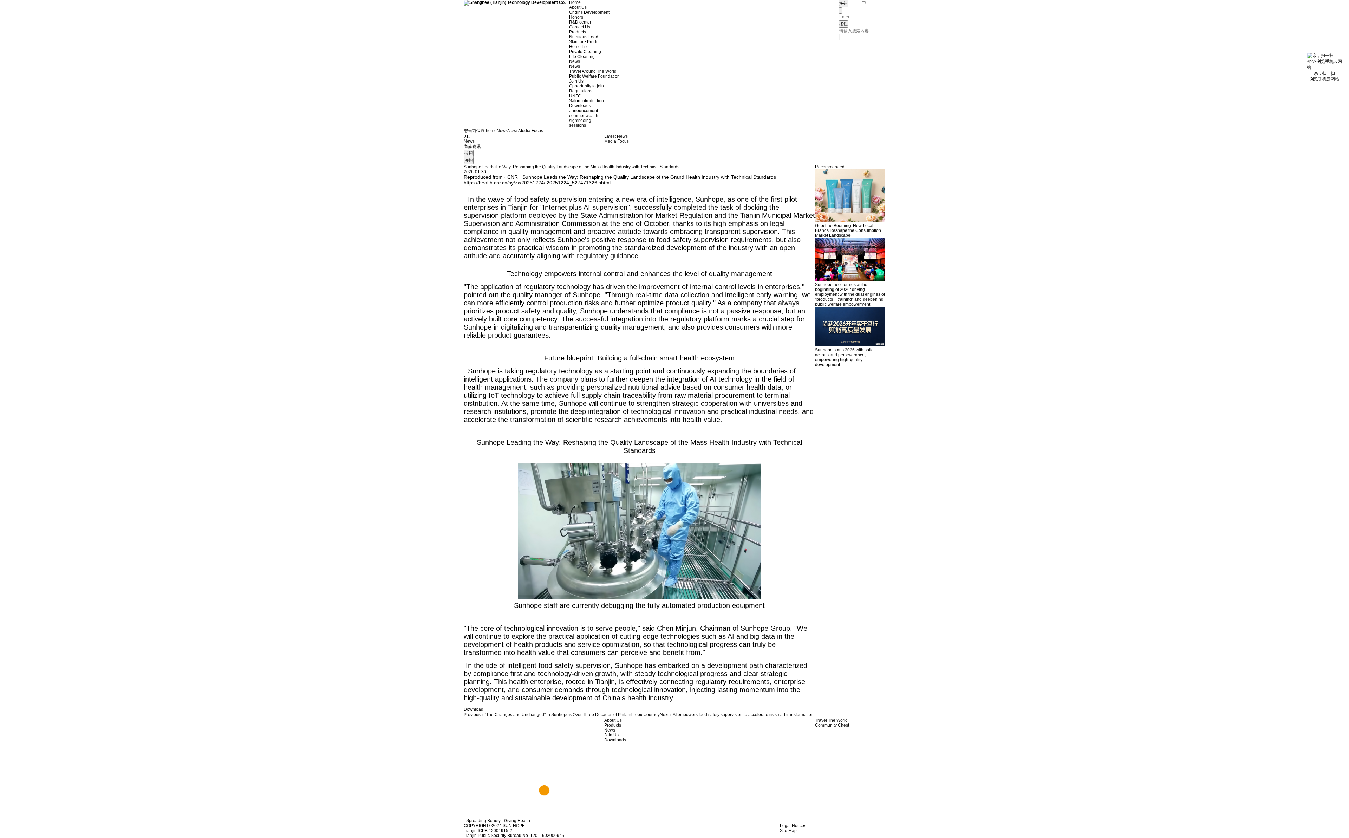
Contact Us (579, 27)
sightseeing (580, 120)
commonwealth (583, 115)
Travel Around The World (593, 71)
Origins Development (589, 12)
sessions (577, 125)
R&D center (580, 22)
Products (577, 32)
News (574, 61)
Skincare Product (585, 41)
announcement (583, 110)
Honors (576, 17)
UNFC (575, 95)
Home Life (579, 46)
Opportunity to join (586, 86)
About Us (578, 7)
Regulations (580, 91)
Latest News (616, 136)
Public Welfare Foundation (594, 76)
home (491, 130)
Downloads (580, 105)
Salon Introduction (586, 100)
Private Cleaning (585, 51)
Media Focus (531, 130)
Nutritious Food (583, 36)
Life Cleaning (582, 56)
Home (575, 2)
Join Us (576, 81)
